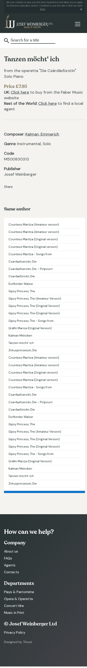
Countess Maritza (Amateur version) (33, 224)
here (42, 9)
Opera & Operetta (18, 599)
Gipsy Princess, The (21, 291)
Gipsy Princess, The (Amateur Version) (34, 298)
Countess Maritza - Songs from (30, 254)
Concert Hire (14, 606)
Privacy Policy (14, 632)
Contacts (11, 572)
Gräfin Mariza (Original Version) (30, 328)
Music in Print (14, 612)
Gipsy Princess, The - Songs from (31, 321)
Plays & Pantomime (19, 592)
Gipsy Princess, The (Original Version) (34, 306)
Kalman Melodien (20, 335)
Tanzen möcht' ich (21, 343)
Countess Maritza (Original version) (33, 239)
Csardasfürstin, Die (21, 276)
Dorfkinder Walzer (20, 284)
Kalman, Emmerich (42, 134)
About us (11, 551)
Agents (9, 565)
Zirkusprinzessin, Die (22, 350)
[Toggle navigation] (77, 24)
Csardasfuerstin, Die (22, 261)
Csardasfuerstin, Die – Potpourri (30, 269)
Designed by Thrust (18, 642)
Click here (20, 92)
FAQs (8, 558)
